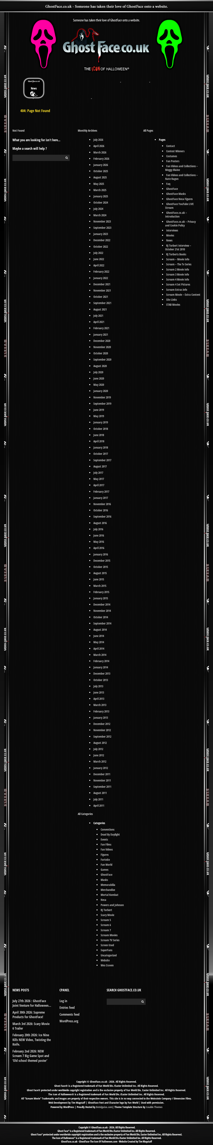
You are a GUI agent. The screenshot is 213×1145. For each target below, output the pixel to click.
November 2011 (102, 780)
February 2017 (101, 491)
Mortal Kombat (109, 895)
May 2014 (98, 642)
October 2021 (100, 297)
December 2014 (101, 604)
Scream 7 (106, 930)
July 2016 (98, 529)
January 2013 (100, 718)
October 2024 (100, 202)
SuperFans (106, 950)
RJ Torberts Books (176, 254)
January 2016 (100, 554)
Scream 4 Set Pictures (178, 284)
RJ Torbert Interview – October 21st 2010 (178, 247)
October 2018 (100, 429)
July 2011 (98, 799)
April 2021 (98, 322)
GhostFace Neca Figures (179, 199)
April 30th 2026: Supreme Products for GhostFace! (28, 1014)
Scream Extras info (176, 290)
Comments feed (69, 1014)
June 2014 (98, 636)
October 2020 (100, 353)
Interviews (172, 230)
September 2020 (102, 359)
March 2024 (99, 215)
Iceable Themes (154, 1107)
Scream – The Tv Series (178, 264)
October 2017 (100, 454)
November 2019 (102, 397)
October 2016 (100, 510)
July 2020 (98, 372)
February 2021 (101, 328)
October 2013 (100, 680)
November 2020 (102, 347)
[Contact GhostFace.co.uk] (179, 80)
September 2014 (102, 623)
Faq (168, 184)
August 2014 (100, 630)
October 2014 (100, 617)
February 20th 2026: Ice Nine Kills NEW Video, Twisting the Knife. (31, 1040)
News (169, 240)
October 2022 (100, 247)
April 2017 (98, 485)
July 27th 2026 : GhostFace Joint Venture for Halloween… (31, 1003)
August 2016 (100, 523)
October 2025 (100, 171)
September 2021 (102, 303)
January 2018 (100, 447)
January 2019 (100, 422)
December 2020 (101, 341)
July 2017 (98, 473)
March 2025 (99, 190)
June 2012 (98, 755)
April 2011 (98, 805)
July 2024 (98, 209)
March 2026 (99, 152)
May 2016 (98, 542)
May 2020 (98, 385)
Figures (105, 855)
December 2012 (101, 724)
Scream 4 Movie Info (177, 279)
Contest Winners (175, 151)
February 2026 (101, 159)
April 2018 (98, 441)
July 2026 (98, 140)
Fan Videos (107, 849)
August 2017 (100, 466)
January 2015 (100, 598)
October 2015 (100, 567)
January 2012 (100, 768)
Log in (63, 1001)
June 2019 (98, 410)
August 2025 (100, 177)
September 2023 (102, 228)
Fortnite (105, 860)
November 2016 (102, 504)
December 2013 (101, 673)
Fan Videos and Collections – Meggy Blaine (181, 168)
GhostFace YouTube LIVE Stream (179, 206)
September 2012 (102, 736)
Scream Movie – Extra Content (183, 295)
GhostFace (106, 875)
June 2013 (98, 692)
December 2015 (101, 561)
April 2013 (98, 699)
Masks (104, 880)
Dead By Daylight (110, 834)
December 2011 (101, 774)
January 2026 (100, 165)
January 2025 (100, 196)
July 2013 (98, 686)
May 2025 (98, 184)
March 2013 (99, 705)
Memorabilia (108, 885)
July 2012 (98, 749)
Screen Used (107, 945)
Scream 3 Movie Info (177, 274)
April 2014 (98, 648)
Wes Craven (107, 965)
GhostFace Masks (176, 194)
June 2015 (98, 579)
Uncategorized (109, 955)
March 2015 (99, 586)
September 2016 (102, 516)
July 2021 (98, 316)
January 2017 (100, 498)
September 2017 (102, 460)
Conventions (107, 829)
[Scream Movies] (121, 80)
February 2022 (101, 271)
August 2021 (100, 309)
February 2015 (101, 592)
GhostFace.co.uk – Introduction (176, 214)
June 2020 (98, 378)
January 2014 (100, 667)
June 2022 (98, 259)
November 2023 (102, 221)
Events (104, 839)
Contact (170, 146)
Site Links (171, 300)
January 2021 (100, 334)
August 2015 (100, 573)
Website (105, 960)
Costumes (171, 156)
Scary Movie (107, 915)
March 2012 (99, 761)
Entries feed (67, 1007)
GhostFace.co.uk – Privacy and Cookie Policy (180, 223)
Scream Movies (109, 935)
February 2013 (101, 711)
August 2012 (100, 743)
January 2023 (100, 234)
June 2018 (98, 435)
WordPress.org (68, 1021)
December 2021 (101, 284)
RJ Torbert (106, 910)
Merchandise (108, 890)
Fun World (106, 865)
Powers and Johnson (112, 905)
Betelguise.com (104, 1107)
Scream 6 (106, 925)
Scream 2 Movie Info (177, 269)
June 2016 (98, 535)
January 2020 (100, 391)
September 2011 (102, 787)
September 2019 (102, 404)
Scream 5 (106, 920)
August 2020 (100, 366)
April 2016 (98, 548)
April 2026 (98, 146)
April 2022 (98, 265)
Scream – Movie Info (177, 259)
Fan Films (106, 844)
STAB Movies (173, 305)
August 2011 (100, 793)
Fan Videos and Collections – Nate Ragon (181, 177)
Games (104, 870)
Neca (103, 900)
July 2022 (98, 253)
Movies (170, 235)
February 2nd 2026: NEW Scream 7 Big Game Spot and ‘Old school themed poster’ (30, 1056)
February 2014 (101, 661)
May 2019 (98, 416)
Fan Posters (172, 161)
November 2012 (102, 730)
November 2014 (102, 611)
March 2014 (99, 655)
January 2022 (100, 278)
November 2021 (102, 290)
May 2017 (98, 479)
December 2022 (101, 240)
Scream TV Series (110, 940)
